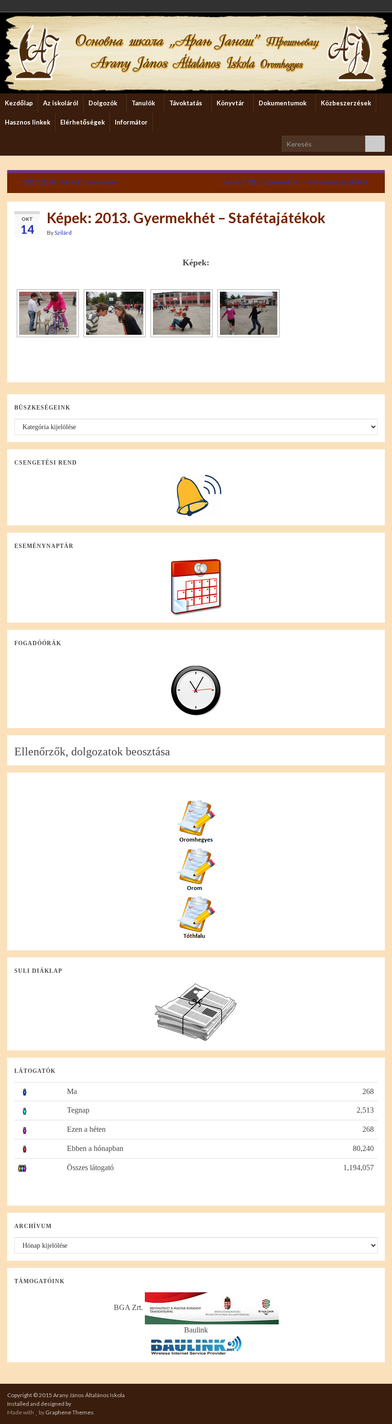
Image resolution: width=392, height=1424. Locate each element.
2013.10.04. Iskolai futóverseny (70, 182)
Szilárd (63, 232)
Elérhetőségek (82, 122)
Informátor (131, 122)
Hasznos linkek (27, 122)
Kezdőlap (19, 103)
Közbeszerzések (346, 103)
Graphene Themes (69, 1412)
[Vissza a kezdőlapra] (196, 52)
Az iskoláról (60, 103)
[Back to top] (370, 1402)
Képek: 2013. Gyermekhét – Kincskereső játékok (295, 182)
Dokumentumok (283, 103)
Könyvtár (231, 103)
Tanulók (143, 103)
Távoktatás (186, 103)
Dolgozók (103, 103)
